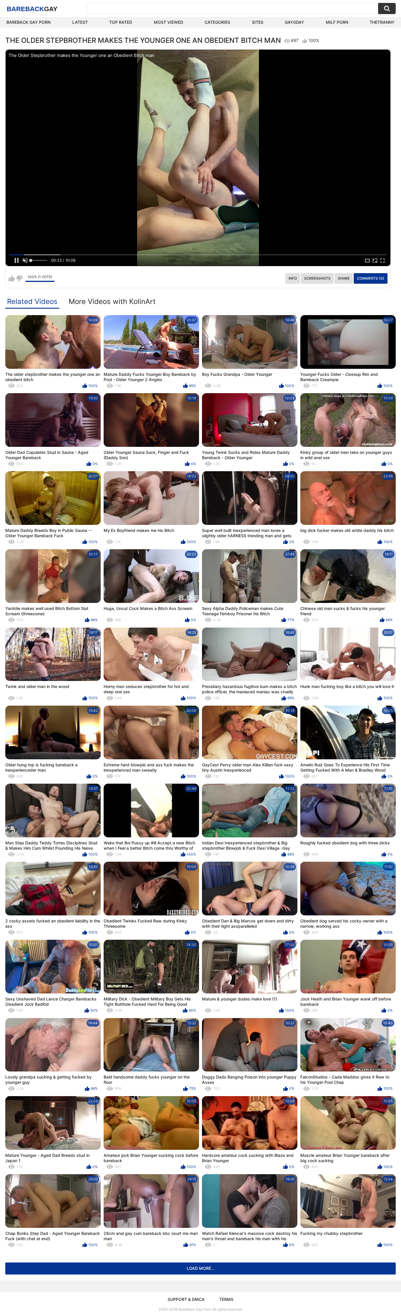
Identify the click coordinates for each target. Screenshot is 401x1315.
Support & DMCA (186, 1299)
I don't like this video (19, 278)
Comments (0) (370, 278)
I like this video (12, 278)
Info (293, 278)
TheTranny (382, 22)
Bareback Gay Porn (28, 22)
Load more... (201, 1268)
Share (344, 278)
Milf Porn (337, 22)
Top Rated (120, 22)
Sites (257, 22)
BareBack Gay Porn (195, 1309)
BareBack (32, 9)
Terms (226, 1299)
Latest (80, 22)
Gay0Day (294, 22)
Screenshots (317, 278)
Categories (217, 22)
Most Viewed (168, 22)
